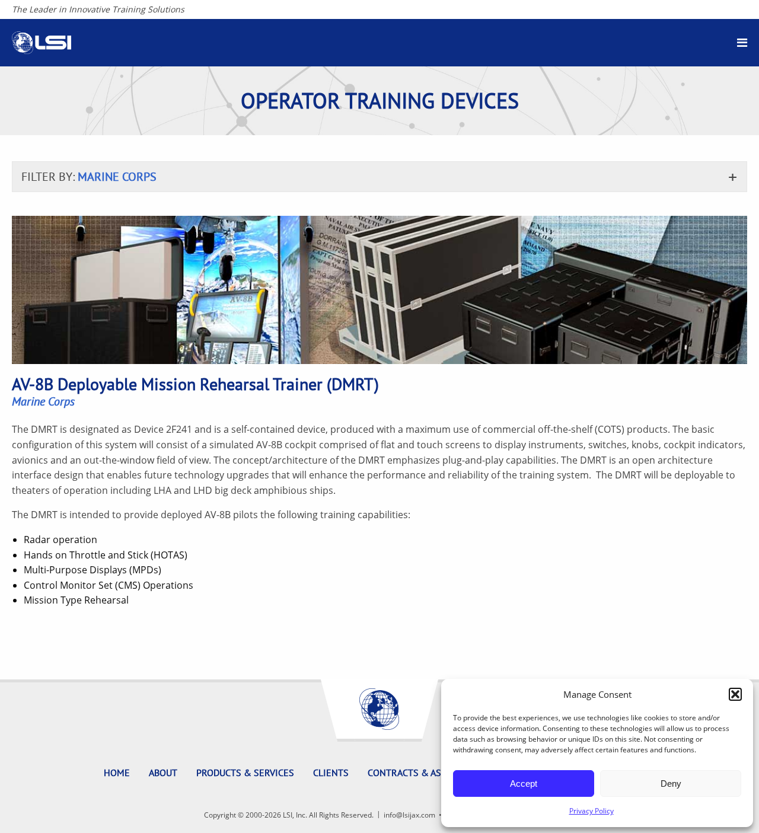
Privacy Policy (591, 811)
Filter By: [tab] (89, 176)
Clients (331, 772)
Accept (523, 783)
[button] (735, 694)
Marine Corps (43, 401)
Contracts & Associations (430, 772)
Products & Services (245, 772)
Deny (671, 783)
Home (117, 772)
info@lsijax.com (409, 815)
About (163, 772)
